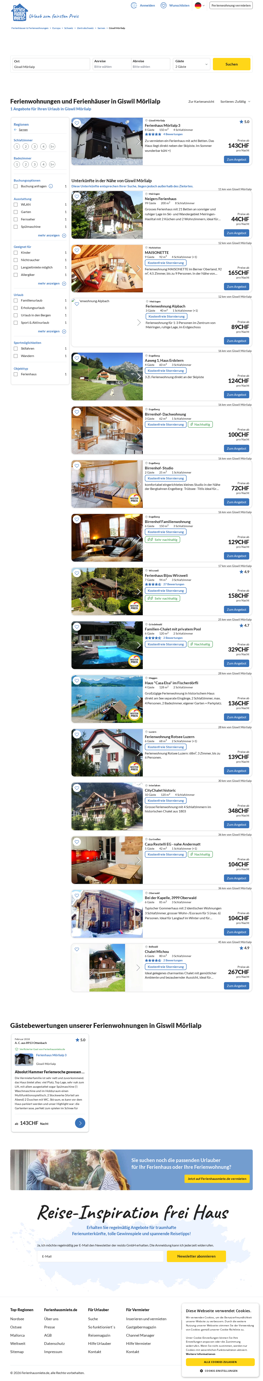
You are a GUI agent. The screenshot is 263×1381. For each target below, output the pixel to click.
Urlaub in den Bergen (44, 315)
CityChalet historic (160, 790)
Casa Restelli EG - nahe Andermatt (173, 844)
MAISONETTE (157, 253)
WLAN (44, 204)
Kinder (44, 252)
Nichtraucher (44, 260)
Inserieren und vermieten (146, 1318)
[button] (220, 1371)
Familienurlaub (44, 300)
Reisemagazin (99, 1335)
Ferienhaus (44, 374)
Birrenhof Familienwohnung (167, 522)
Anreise (100, 61)
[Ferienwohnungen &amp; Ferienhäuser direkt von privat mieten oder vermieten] (44, 16)
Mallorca (17, 1335)
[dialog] (220, 1340)
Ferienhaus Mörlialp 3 (162, 125)
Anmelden (147, 5)
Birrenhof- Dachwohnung (165, 414)
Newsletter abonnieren (196, 1256)
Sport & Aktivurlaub (44, 322)
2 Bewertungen (173, 637)
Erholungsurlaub (44, 308)
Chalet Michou (157, 952)
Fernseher (44, 219)
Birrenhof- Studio (159, 468)
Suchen (232, 64)
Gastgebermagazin (141, 1327)
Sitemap (17, 1351)
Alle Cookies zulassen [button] (220, 1362)
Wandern (44, 356)
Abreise (138, 61)
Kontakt (94, 1351)
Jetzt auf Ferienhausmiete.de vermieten (217, 1179)
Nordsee (17, 1318)
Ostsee (16, 1327)
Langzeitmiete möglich (44, 267)
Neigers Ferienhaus (160, 199)
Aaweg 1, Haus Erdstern (164, 360)
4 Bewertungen (173, 134)
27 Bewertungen (173, 584)
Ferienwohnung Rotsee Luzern (169, 737)
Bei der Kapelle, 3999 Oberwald (170, 898)
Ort (17, 61)
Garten (44, 212)
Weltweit (17, 1343)
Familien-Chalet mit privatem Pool (173, 629)
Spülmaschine (44, 226)
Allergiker (44, 274)
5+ (52, 146)
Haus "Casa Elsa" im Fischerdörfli (171, 683)
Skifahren (44, 348)
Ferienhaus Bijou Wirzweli (166, 576)
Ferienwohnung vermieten (231, 5)
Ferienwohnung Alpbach (165, 306)
